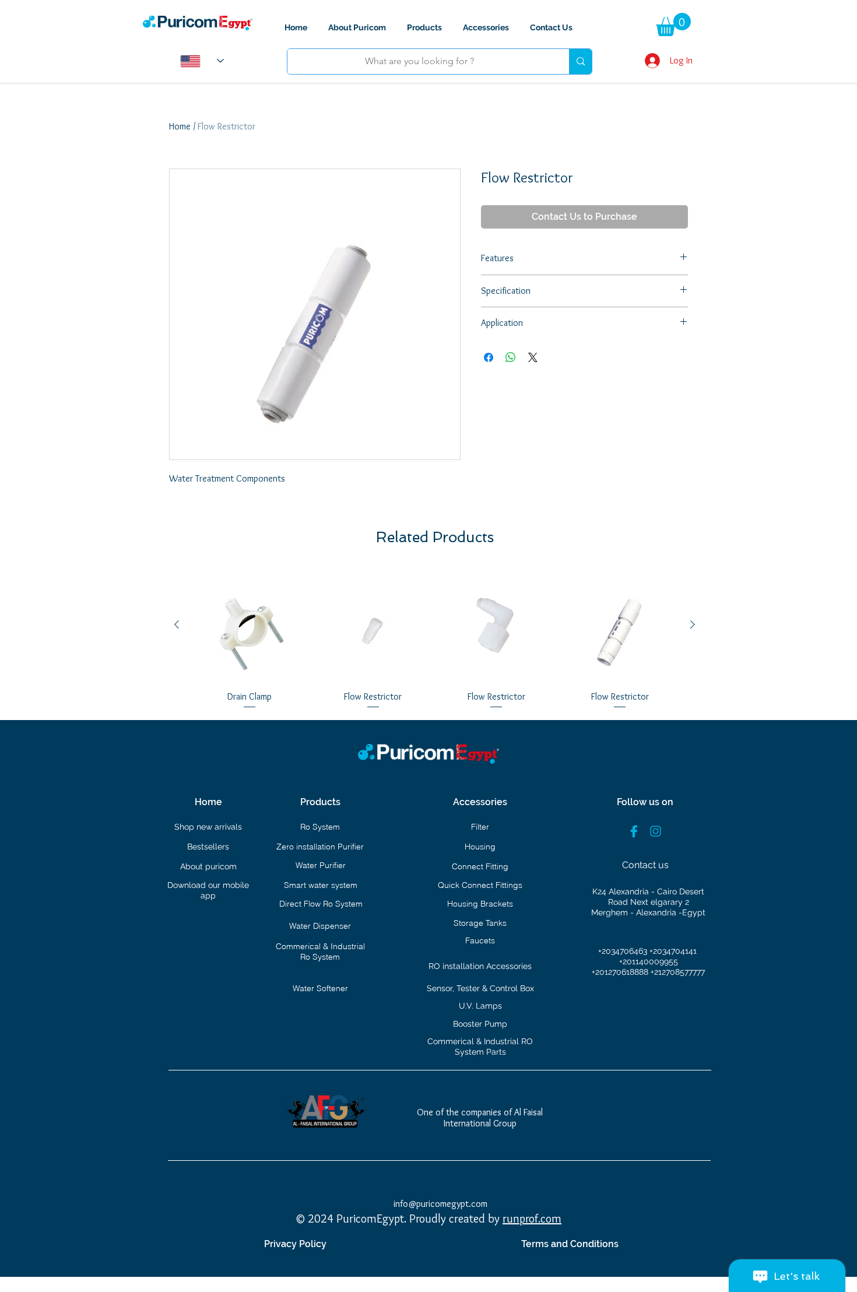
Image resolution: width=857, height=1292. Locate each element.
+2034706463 (623, 951)
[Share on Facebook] (489, 357)
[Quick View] (249, 625)
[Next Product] (693, 624)
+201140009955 (648, 961)
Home (180, 126)
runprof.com (532, 1219)
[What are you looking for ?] (580, 61)
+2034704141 (673, 951)
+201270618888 (621, 972)
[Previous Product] (177, 624)
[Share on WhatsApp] (511, 357)
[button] (673, 24)
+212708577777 (678, 972)
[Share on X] (533, 357)
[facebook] (634, 831)
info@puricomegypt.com (440, 1203)
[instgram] (655, 831)
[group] (435, 639)
